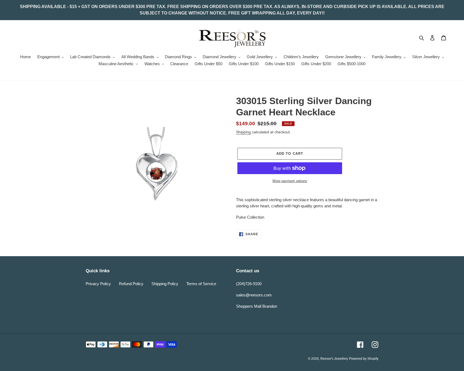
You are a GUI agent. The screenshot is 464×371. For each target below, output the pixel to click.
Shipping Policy (164, 283)
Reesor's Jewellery (334, 359)
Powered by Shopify (363, 359)
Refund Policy (131, 283)
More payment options (290, 181)
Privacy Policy (98, 283)
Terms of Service (201, 283)
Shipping (243, 132)
